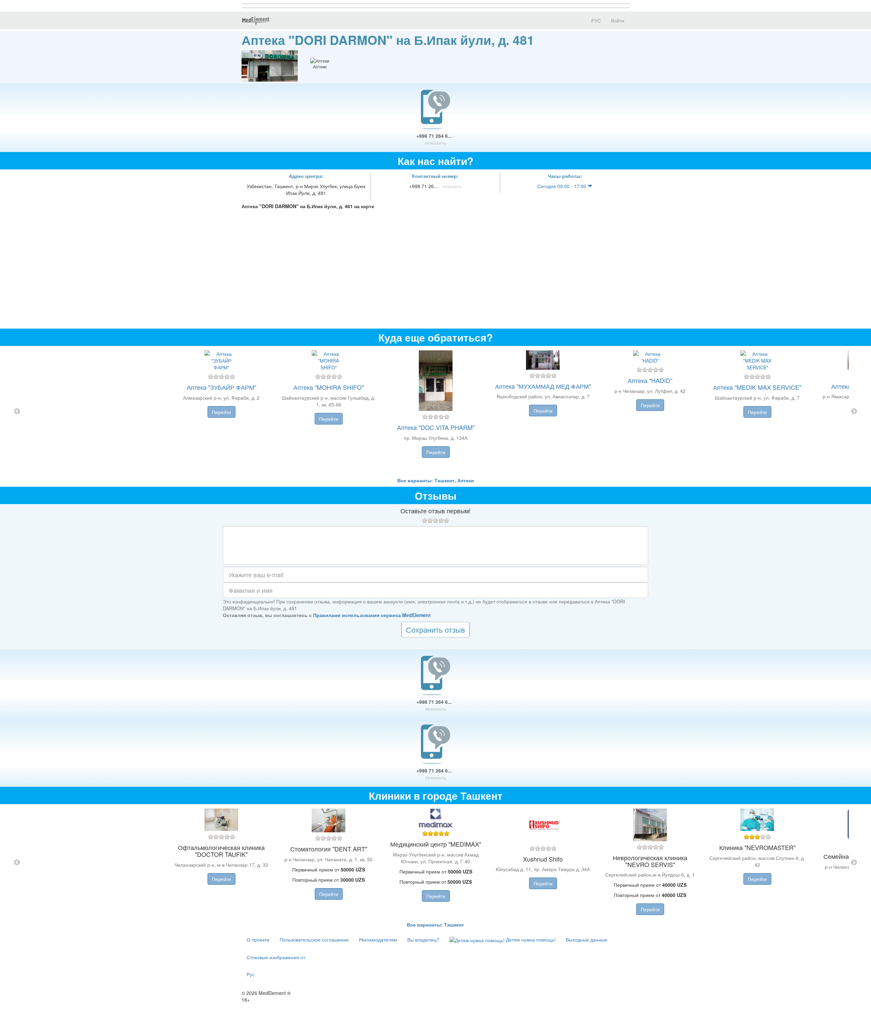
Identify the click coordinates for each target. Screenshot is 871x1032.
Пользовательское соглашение (314, 939)
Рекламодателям (378, 939)
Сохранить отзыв (435, 629)
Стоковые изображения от (276, 957)
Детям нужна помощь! (530, 939)
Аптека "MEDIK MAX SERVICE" (757, 387)
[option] (435, 411)
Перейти (221, 412)
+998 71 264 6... (435, 139)
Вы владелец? (423, 939)
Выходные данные (586, 939)
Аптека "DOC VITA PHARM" (436, 427)
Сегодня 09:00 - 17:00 (562, 186)
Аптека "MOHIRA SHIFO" (328, 387)
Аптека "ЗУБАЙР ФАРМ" (221, 387)
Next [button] (854, 411)
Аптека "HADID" (650, 380)
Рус (250, 974)
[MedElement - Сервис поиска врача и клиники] (255, 20)
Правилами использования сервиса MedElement (372, 615)
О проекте (258, 939)
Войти (617, 20)
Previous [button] (17, 411)
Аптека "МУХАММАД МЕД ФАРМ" (543, 386)
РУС (595, 20)
